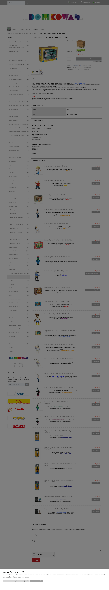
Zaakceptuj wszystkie (36, 581)
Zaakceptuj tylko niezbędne (11, 581)
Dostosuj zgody (24, 581)
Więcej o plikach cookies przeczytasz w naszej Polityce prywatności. (16, 577)
